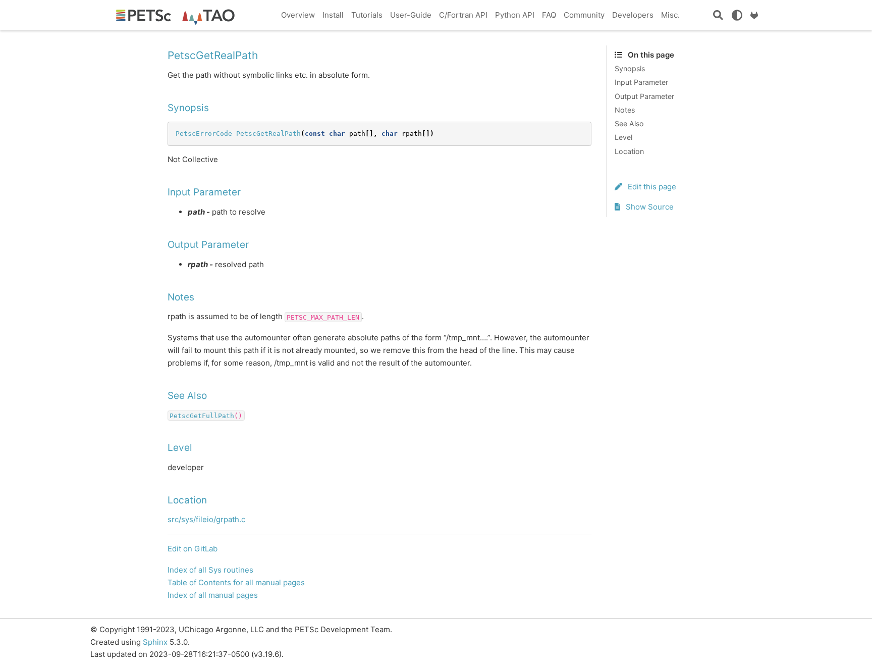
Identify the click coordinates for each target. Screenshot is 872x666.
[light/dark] (736, 15)
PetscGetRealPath (268, 133)
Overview (298, 15)
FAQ (549, 15)
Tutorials (367, 15)
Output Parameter (644, 96)
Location (629, 151)
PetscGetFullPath (202, 415)
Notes (625, 110)
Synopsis (630, 68)
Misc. (670, 15)
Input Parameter (641, 82)
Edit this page (651, 186)
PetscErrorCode (204, 133)
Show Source (649, 207)
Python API (514, 15)
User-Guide (410, 15)
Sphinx (155, 642)
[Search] (718, 15)
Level (623, 137)
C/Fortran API (463, 15)
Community (584, 15)
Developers (632, 15)
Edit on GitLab (192, 548)
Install (333, 15)
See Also (629, 123)
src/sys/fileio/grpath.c (206, 519)
